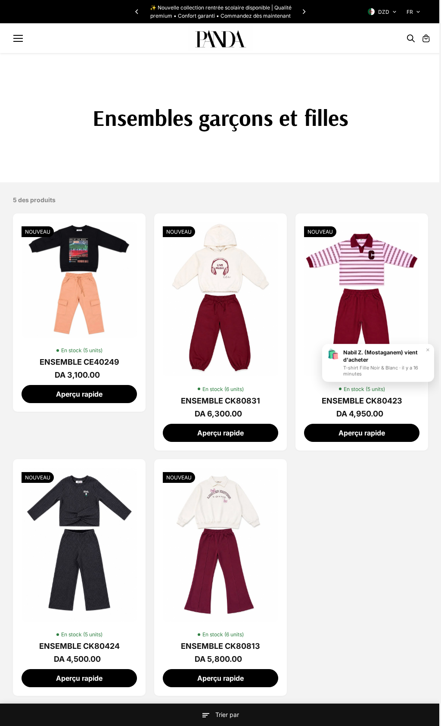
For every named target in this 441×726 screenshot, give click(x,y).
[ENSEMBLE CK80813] (220, 545)
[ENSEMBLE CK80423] (361, 299)
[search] (410, 38)
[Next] (304, 12)
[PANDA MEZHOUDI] (220, 38)
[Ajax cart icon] (425, 38)
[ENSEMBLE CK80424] (79, 545)
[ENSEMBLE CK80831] (220, 299)
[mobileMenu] (18, 38)
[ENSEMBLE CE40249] (79, 280)
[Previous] (137, 12)
